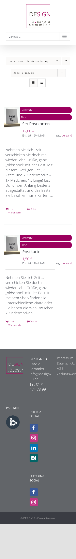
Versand (67, 135)
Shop (24, 117)
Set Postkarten (36, 123)
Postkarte (27, 110)
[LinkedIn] (34, 448)
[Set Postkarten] (12, 117)
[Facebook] (34, 428)
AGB (60, 368)
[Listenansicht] (41, 83)
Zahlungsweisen (61, 374)
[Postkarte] (12, 245)
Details (33, 209)
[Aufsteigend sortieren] (66, 61)
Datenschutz (61, 363)
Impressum (61, 358)
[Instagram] (34, 438)
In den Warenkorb (14, 210)
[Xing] (34, 458)
